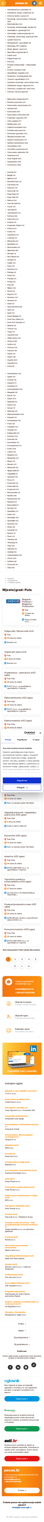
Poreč (9, 275)
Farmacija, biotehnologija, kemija (20, 27)
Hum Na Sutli (12, 203)
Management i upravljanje (17, 43)
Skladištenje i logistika (16, 73)
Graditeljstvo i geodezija (16, 30)
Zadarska (11, 155)
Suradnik (10, 530)
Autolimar (11, 386)
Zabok (9, 354)
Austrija (10, 172)
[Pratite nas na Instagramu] (26, 1367)
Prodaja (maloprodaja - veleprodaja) (21, 65)
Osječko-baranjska (14, 127)
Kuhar (9, 449)
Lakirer (10, 452)
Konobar (10, 436)
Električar (11, 411)
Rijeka (9, 288)
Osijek (9, 263)
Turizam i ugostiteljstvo (16, 79)
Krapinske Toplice (14, 225)
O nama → (22, 1490)
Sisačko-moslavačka (15, 140)
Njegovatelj (11, 470)
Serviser (10, 508)
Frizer (9, 424)
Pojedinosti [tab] (22, 740)
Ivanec (10, 206)
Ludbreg (10, 238)
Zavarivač (11, 564)
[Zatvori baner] (40, 733)
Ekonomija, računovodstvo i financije (21, 19)
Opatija (10, 260)
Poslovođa (11, 486)
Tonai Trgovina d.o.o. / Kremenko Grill (20, 1109)
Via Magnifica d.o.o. (22, 1304)
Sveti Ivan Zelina (13, 319)
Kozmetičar (11, 442)
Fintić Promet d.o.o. (17, 1207)
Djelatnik (10, 402)
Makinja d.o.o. (17, 1163)
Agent (9, 377)
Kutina (9, 232)
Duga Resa (11, 194)
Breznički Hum (13, 181)
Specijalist (11, 521)
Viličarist (10, 549)
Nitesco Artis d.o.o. (16, 1247)
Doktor (10, 405)
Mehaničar (11, 458)
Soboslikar (11, 517)
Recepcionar (12, 499)
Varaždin (10, 335)
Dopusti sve (22, 780)
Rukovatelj (11, 505)
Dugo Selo (11, 197)
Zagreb (10, 360)
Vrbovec (10, 347)
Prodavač (11, 489)
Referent (10, 502)
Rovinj (9, 291)
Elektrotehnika (13, 24)
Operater (10, 477)
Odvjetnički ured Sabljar (16, 1117)
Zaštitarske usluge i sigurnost (18, 85)
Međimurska (12, 124)
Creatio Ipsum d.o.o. (17, 1100)
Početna (10, 578)
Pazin (9, 266)
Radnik (10, 496)
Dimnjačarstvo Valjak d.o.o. (15, 1313)
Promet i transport (14, 70)
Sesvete (10, 300)
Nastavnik (11, 467)
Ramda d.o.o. (11, 1238)
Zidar (9, 568)
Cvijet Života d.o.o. (20, 1188)
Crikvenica (11, 185)
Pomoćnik (11, 483)
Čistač (9, 399)
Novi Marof (11, 257)
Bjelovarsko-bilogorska (16, 99)
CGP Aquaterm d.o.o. (17, 1284)
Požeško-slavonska (15, 130)
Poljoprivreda (12, 58)
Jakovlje (10, 210)
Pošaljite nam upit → (22, 1507)
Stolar (9, 527)
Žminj (9, 366)
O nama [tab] (36, 740)
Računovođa (12, 492)
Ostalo (9, 55)
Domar (10, 408)
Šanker (10, 533)
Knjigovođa (11, 433)
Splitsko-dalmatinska (15, 143)
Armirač (10, 380)
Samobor (11, 297)
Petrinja (10, 272)
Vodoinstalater (13, 555)
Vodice (10, 344)
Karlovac (10, 216)
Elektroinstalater (13, 414)
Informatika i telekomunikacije (19, 33)
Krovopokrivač (13, 445)
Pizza (9, 480)
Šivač (9, 536)
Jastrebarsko (12, 213)
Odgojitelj (11, 474)
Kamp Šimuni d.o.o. (12, 1180)
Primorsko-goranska (15, 133)
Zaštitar (10, 561)
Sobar (9, 514)
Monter (10, 464)
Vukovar (10, 350)
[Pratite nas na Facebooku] (10, 1367)
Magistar (10, 455)
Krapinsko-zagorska (15, 118)
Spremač (11, 524)
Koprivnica (11, 219)
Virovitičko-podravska (16, 149)
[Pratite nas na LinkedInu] (18, 1367)
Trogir (9, 332)
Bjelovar (10, 178)
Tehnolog (11, 542)
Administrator (12, 373)
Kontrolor (10, 439)
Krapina (10, 222)
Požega (10, 278)
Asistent (10, 383)
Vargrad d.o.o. (19, 1137)
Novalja (10, 253)
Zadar (9, 357)
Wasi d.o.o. (11, 1146)
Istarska (10, 108)
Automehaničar (13, 389)
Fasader (10, 417)
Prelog (9, 282)
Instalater (11, 427)
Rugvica (10, 294)
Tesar (9, 546)
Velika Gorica (12, 338)
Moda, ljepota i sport (15, 49)
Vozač (9, 558)
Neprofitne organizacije (16, 52)
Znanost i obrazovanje (16, 92)
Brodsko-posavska (14, 102)
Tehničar (10, 539)
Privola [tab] (8, 740)
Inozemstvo (11, 165)
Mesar (9, 461)
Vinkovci (10, 341)
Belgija (10, 175)
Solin (9, 310)
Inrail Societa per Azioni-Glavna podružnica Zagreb (17, 1293)
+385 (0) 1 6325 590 (24, 992)
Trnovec (10, 329)
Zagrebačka (12, 162)
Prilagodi (20, 787)
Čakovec (10, 188)
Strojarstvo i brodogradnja (17, 76)
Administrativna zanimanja (17, 10)
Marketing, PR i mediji (15, 46)
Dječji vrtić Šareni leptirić (19, 1257)
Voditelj (10, 552)
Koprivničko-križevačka (16, 115)
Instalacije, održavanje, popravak (20, 37)
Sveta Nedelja (12, 316)
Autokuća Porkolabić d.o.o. (21, 1171)
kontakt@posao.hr (24, 989)
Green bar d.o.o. (11, 1155)
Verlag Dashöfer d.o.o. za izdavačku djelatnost (21, 1227)
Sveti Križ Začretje (14, 322)
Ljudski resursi (13, 40)
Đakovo (10, 200)
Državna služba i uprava (17, 16)
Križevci (10, 228)
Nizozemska (12, 247)
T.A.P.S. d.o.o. (20, 1092)
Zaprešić (10, 363)
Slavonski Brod (13, 307)
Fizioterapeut (12, 420)
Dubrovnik (11, 191)
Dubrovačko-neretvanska (17, 105)
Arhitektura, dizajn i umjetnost (19, 13)
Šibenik (10, 325)
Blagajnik (10, 392)
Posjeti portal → (22, 1399)
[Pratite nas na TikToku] (34, 1366)
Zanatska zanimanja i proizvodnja (20, 82)
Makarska (11, 241)
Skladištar (11, 511)
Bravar (10, 395)
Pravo (9, 62)
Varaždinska (12, 146)
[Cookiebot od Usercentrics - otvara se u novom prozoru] (26, 733)
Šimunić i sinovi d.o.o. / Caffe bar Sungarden (18, 1266)
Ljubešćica (11, 235)
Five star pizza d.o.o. (14, 1276)
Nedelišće (11, 244)
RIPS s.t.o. (21, 1197)
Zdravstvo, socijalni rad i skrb (19, 89)
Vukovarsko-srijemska (16, 152)
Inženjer (10, 430)
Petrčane (10, 269)
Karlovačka (11, 112)
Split (9, 313)
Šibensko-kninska (14, 137)
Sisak (9, 304)
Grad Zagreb (12, 158)
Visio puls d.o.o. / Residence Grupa (19, 1215)
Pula (9, 285)
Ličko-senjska (12, 121)
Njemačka (11, 250)
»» (29, 966)
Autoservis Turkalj (21, 1126)
